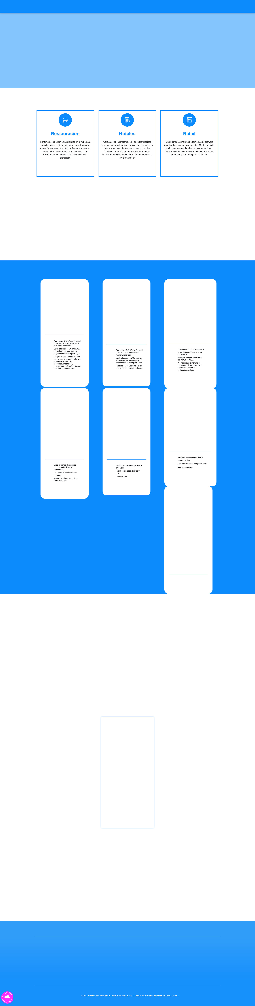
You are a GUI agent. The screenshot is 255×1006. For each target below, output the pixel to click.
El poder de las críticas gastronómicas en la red (62, 659)
